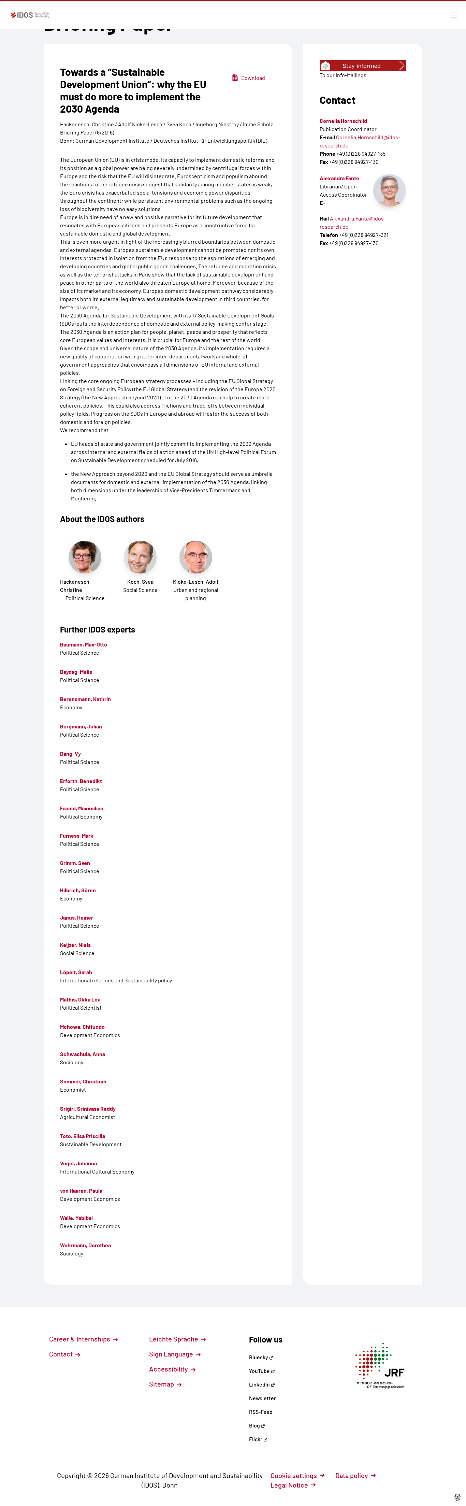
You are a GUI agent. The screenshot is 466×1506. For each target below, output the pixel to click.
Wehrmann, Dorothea (85, 1245)
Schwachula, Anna (82, 1054)
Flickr (256, 1439)
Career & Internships (80, 1339)
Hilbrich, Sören (78, 890)
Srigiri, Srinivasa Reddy (88, 1108)
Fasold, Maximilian (81, 808)
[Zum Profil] (389, 190)
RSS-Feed (261, 1411)
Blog (255, 1425)
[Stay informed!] (363, 65)
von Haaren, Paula (81, 1190)
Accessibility (169, 1369)
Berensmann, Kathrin (85, 699)
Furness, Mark (76, 835)
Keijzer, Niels (75, 944)
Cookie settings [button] (294, 1475)
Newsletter (262, 1398)
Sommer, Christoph (83, 1081)
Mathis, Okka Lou (80, 999)
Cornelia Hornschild (343, 120)
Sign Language (171, 1354)
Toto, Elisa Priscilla (82, 1136)
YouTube (260, 1370)
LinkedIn (260, 1384)
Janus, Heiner (76, 917)
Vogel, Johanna (78, 1163)
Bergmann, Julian (81, 726)
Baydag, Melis (76, 671)
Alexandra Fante (339, 178)
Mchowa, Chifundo (82, 1026)
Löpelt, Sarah (76, 972)
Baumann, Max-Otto (83, 644)
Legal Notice (289, 1485)
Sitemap (162, 1384)
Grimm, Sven (75, 862)
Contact (61, 1354)
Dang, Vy (70, 753)
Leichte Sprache (174, 1339)
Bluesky (259, 1357)
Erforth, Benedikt (81, 781)
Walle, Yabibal (76, 1217)
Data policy (351, 1475)
